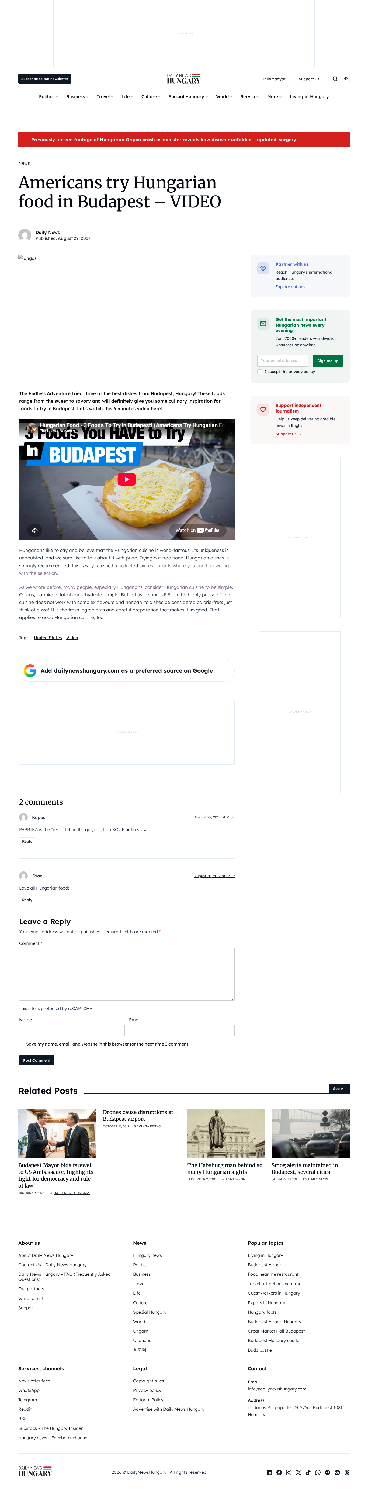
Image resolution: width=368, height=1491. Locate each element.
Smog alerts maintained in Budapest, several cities (305, 1168)
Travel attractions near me (274, 1283)
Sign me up (327, 360)
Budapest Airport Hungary (274, 1321)
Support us (286, 434)
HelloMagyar (274, 79)
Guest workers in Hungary (274, 1293)
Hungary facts (262, 1312)
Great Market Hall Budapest (276, 1331)
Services (250, 96)
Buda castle (260, 1350)
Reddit (25, 1409)
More (272, 96)
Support (26, 1307)
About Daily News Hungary (45, 1255)
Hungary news (147, 1255)
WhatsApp (29, 1390)
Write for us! (30, 1298)
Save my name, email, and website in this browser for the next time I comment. (107, 1044)
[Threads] (347, 1472)
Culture (149, 96)
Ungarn (140, 1331)
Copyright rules (148, 1380)
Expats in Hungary (266, 1302)
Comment (31, 943)
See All (339, 1088)
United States (48, 637)
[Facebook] (279, 1472)
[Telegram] (327, 1472)
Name (27, 1019)
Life (125, 96)
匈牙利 (139, 1350)
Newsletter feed (34, 1380)
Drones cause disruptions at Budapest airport (138, 1115)
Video (72, 637)
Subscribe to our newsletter (44, 79)
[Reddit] (337, 1472)
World (222, 96)
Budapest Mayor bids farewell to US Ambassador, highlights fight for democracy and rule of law (55, 1175)
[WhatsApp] (318, 1472)
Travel (103, 96)
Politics (46, 96)
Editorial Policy (148, 1399)
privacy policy (302, 371)
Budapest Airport (265, 1264)
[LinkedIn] (269, 1472)
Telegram (27, 1399)
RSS (22, 1418)
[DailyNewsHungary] (184, 79)
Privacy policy (147, 1390)
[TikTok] (308, 1472)
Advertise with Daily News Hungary (168, 1409)
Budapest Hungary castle (273, 1340)
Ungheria (142, 1340)
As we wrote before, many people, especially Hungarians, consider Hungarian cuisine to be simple (125, 587)
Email (136, 1019)
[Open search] (335, 78)
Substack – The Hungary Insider (50, 1428)
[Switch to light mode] (346, 78)
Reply (27, 841)
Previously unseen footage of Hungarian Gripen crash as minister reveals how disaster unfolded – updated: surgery (163, 139)
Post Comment (36, 1060)
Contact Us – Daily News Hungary (52, 1264)
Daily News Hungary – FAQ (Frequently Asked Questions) (64, 1276)
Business (75, 96)
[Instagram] (288, 1472)
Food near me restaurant (273, 1274)
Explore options (290, 287)
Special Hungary (186, 96)
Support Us (309, 79)
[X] (298, 1472)
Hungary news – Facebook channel (53, 1437)
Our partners (31, 1288)
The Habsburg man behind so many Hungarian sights (224, 1168)
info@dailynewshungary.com (277, 1389)
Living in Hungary (309, 96)
